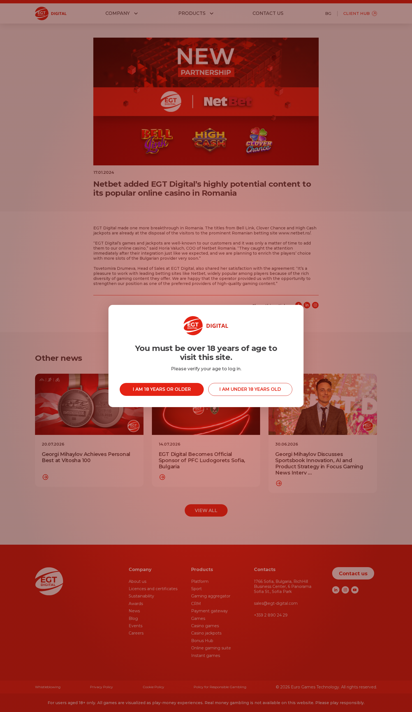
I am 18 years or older (162, 389)
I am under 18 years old (250, 389)
